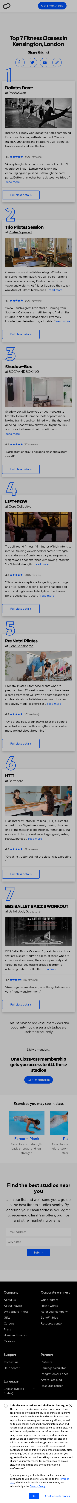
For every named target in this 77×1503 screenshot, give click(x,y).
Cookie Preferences (57, 1496)
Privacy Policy (37, 1486)
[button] (70, 1405)
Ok (34, 1496)
